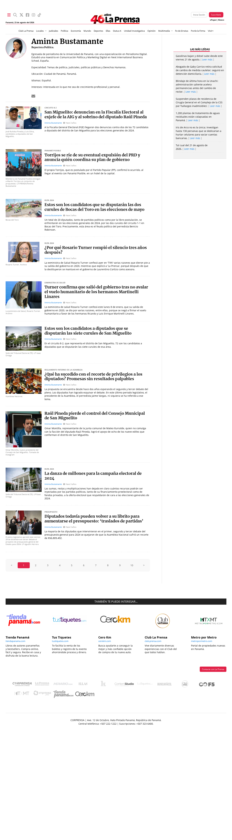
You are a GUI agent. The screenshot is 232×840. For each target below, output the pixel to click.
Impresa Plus (43, 694)
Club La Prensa (26, 30)
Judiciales (53, 30)
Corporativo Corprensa (23, 685)
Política (64, 30)
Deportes (98, 30)
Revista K (104, 685)
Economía (76, 30)
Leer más (207, 59)
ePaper (213, 20)
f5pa (207, 684)
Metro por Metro (22, 694)
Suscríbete (216, 14)
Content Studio (124, 685)
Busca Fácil (165, 684)
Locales (40, 30)
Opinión (151, 30)
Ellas (108, 30)
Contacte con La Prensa (213, 669)
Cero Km (85, 694)
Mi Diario (63, 684)
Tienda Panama (64, 694)
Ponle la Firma (198, 30)
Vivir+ (210, 30)
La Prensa (43, 684)
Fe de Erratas (181, 30)
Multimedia (164, 30)
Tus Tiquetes (145, 684)
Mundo (87, 30)
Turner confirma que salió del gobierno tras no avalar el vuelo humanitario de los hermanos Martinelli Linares (96, 292)
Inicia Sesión (199, 14)
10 (131, 565)
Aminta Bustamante (53, 123)
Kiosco (221, 20)
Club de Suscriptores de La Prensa (185, 684)
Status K (117, 30)
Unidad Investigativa (134, 30)
